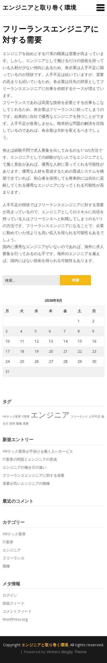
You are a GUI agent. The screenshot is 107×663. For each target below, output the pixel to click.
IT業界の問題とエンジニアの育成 (30, 459)
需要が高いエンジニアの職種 (26, 483)
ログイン (10, 595)
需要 (26, 423)
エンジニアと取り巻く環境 (39, 7)
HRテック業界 (12, 416)
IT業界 (26, 416)
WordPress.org (15, 619)
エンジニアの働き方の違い (24, 467)
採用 (12, 423)
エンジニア (50, 415)
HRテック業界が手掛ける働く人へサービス (38, 451)
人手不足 (94, 416)
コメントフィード (17, 611)
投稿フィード (13, 603)
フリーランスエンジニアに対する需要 (33, 475)
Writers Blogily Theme (67, 651)
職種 (19, 423)
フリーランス (79, 416)
